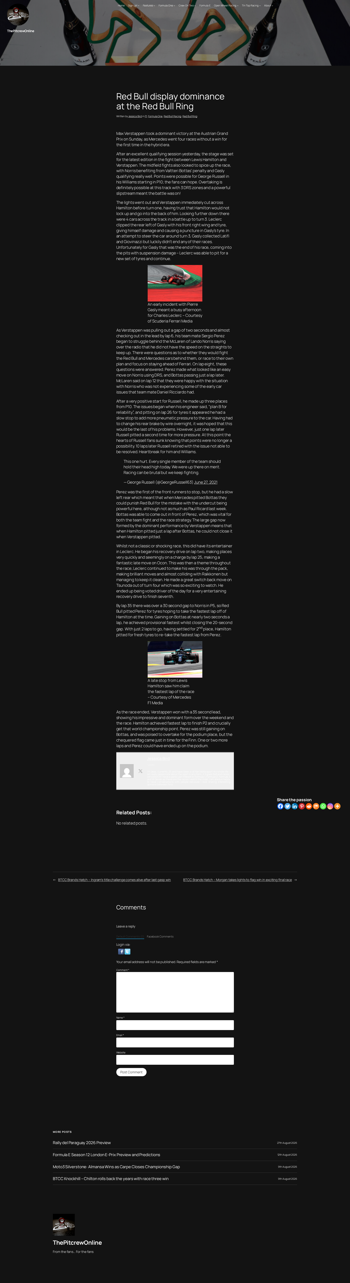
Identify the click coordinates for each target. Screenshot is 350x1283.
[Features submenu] (154, 5)
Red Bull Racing (172, 116)
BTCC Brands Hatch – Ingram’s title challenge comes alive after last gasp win (114, 879)
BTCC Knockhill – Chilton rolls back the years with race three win (111, 1178)
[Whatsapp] (323, 806)
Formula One (155, 116)
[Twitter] (287, 806)
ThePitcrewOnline (20, 31)
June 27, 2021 (205, 482)
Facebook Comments (160, 936)
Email (120, 1035)
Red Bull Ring (189, 116)
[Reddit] (309, 806)
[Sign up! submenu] (138, 5)
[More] (337, 806)
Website (120, 1052)
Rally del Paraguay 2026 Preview (82, 1142)
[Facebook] (280, 806)
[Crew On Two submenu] (195, 5)
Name (120, 1017)
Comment (122, 970)
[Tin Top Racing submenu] (260, 5)
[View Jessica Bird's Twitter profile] (140, 771)
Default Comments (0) (130, 936)
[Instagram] (330, 806)
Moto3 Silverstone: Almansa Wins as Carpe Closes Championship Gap (116, 1167)
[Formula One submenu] (174, 5)
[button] (121, 951)
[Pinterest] (302, 806)
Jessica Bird (135, 116)
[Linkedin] (294, 806)
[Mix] (316, 806)
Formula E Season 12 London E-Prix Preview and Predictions (106, 1155)
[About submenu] (272, 5)
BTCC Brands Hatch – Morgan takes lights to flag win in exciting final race (237, 879)
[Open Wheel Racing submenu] (237, 5)
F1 (146, 116)
